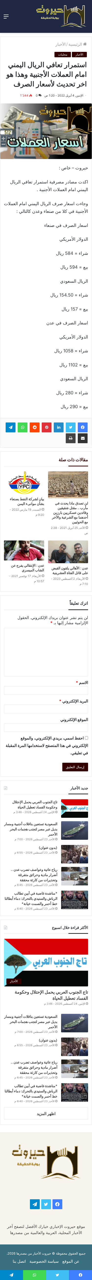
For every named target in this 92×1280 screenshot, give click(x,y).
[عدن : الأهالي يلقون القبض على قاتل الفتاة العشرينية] (68, 551)
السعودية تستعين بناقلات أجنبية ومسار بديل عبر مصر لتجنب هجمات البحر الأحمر (30, 829)
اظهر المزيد (46, 1113)
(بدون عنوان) (48, 847)
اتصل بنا (19, 1261)
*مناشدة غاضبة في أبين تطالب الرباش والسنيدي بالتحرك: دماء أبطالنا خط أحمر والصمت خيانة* (31, 898)
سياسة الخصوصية (44, 1261)
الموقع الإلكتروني (74, 719)
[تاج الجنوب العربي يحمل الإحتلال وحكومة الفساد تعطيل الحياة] (74, 808)
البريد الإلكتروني (73, 701)
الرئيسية (75, 44)
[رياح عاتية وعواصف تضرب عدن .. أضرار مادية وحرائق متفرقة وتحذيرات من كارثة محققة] (74, 876)
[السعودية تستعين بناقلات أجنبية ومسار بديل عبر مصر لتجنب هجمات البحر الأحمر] (74, 830)
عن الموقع (70, 1261)
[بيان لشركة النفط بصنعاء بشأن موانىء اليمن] (24, 482)
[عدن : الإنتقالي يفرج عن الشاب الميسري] (24, 550)
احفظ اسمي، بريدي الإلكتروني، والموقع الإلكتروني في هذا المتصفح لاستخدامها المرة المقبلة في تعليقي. (47, 745)
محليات (62, 54)
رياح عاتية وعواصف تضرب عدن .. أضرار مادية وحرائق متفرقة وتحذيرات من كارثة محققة (34, 874)
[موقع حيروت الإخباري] (61, 16)
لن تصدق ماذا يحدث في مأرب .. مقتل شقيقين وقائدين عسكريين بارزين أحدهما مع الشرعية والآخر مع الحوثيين (70, 512)
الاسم (82, 682)
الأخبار (60, 44)
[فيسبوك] (83, 427)
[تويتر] (71, 427)
